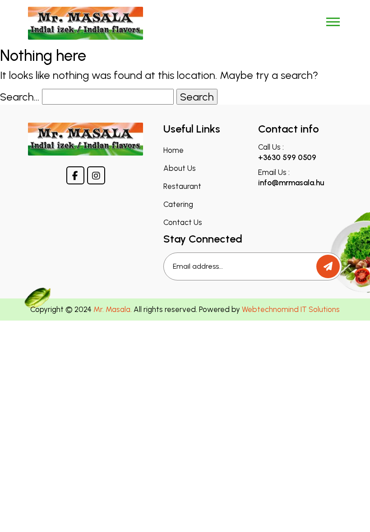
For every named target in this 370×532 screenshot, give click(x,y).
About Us (179, 168)
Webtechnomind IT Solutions (291, 309)
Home (173, 150)
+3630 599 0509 (287, 157)
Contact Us (182, 222)
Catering (178, 204)
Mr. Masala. (112, 309)
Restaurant (182, 186)
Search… (19, 96)
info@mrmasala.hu (291, 182)
